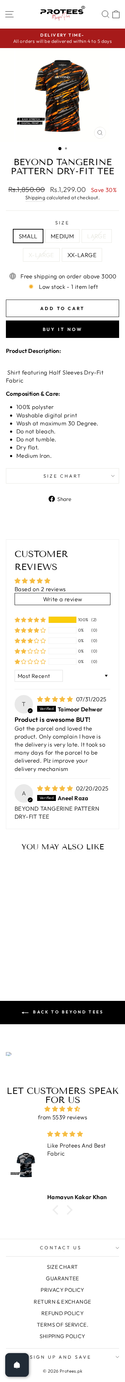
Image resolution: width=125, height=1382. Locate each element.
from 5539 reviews (62, 1117)
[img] (56, 699)
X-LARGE (41, 254)
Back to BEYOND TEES (67, 1011)
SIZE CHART (62, 476)
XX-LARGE (82, 254)
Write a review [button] (62, 599)
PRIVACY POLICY (62, 1290)
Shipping (35, 197)
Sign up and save (61, 1357)
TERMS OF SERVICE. (62, 1324)
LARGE (96, 236)
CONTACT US (61, 1247)
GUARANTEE (62, 1278)
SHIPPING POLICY (62, 1336)
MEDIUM (62, 236)
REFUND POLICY (62, 1313)
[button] (30, 620)
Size (62, 222)
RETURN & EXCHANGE (62, 1301)
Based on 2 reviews (40, 589)
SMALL (28, 236)
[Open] (17, 1365)
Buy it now (63, 329)
